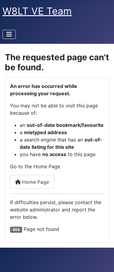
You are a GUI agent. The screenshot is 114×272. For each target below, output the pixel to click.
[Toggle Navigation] (9, 34)
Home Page (35, 182)
